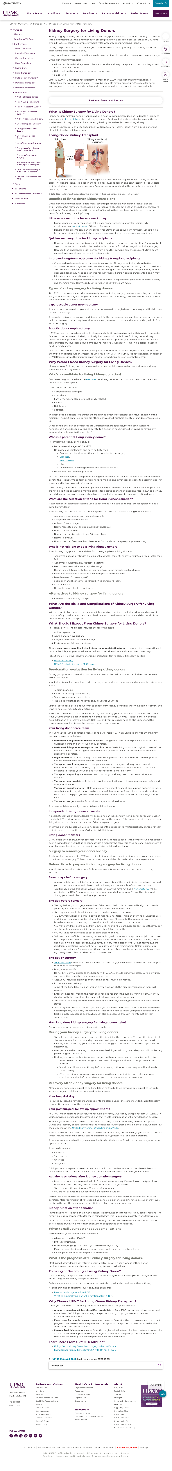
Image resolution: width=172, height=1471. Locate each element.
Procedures (21, 92)
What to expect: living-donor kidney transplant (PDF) (83, 1296)
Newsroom (81, 3)
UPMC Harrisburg (63, 660)
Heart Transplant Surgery (29, 107)
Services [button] (71, 13)
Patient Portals (139, 13)
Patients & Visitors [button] (113, 13)
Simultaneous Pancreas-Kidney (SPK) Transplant (28, 163)
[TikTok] (40, 1436)
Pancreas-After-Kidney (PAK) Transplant (28, 149)
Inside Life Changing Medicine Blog (89, 1416)
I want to (160, 13)
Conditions (54, 13)
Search (159, 3)
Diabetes (64, 457)
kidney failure (72, 119)
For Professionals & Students (28, 194)
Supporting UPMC (121, 1408)
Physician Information (84, 1388)
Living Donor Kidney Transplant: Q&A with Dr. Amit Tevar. (85, 1350)
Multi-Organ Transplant (26, 78)
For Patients (20, 189)
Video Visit (165, 67)
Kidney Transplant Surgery (30, 119)
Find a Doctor (35, 13)
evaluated (91, 379)
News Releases (81, 1420)
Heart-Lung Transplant (28, 102)
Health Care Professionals (105, 3)
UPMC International (122, 1424)
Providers (166, 54)
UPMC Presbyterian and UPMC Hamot (75, 664)
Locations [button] (89, 13)
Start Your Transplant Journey (105, 100)
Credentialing (80, 1401)
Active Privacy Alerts (127, 1447)
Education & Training (83, 1394)
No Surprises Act (42, 1411)
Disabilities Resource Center (47, 1401)
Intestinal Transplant (25, 53)
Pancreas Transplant (25, 83)
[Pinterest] (26, 1436)
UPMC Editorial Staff (64, 1359)
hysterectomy (141, 889)
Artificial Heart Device (27, 97)
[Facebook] (11, 1436)
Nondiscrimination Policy (124, 1428)
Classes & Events (42, 1421)
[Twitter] (30, 1436)
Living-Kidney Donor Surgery (27, 130)
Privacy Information (104, 1447)
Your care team (62, 962)
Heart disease (67, 460)
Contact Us (143, 3)
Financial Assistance (44, 1418)
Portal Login (166, 80)
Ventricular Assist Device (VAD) (29, 178)
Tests (17, 184)
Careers (66, 3)
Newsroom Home (82, 1413)
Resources (79, 1391)
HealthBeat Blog (121, 1411)
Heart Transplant (23, 48)
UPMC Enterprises (121, 1418)
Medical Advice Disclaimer (79, 1447)
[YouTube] (35, 1436)
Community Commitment (125, 1401)
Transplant (18, 30)
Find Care (166, 41)
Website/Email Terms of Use (51, 1447)
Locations (40, 1391)
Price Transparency (43, 1414)
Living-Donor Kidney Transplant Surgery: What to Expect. (85, 1346)
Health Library (41, 1424)
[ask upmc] (162, 1393)
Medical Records (42, 1408)
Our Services (20, 44)
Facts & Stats (119, 1391)
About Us (128, 3)
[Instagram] (16, 1436)
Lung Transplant (23, 73)
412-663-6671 (14, 1402)
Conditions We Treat (24, 39)
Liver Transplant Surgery (29, 124)
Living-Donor (21, 68)
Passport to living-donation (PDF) (72, 1292)
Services (39, 1404)
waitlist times (79, 226)
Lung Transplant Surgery (29, 143)
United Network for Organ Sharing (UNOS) (95, 1128)
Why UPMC (119, 1388)
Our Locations (21, 198)
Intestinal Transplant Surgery (27, 113)
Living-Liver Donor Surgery (26, 137)
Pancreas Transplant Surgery (27, 156)
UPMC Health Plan (122, 1421)
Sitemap (143, 1447)
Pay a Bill (39, 1394)
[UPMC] (11, 13)
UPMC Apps (119, 1414)
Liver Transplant (23, 63)
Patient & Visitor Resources (47, 1398)
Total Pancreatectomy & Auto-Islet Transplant (28, 170)
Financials (118, 1404)
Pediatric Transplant (25, 88)
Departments (80, 1398)
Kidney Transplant (24, 58)
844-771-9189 (13, 3)
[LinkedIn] (21, 1436)
